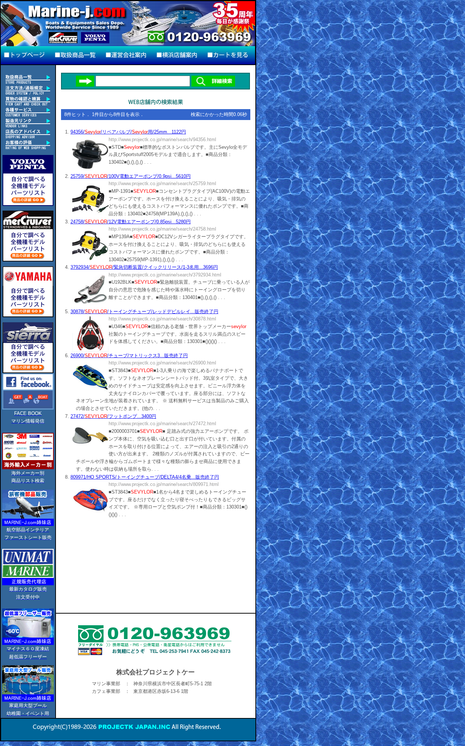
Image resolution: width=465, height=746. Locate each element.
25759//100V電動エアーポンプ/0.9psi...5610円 (130, 176)
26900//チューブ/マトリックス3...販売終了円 (129, 355)
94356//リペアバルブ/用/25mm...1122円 (128, 132)
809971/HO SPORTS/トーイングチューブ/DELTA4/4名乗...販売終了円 (144, 477)
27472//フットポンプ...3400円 (113, 416)
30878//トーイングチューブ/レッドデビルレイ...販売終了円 (144, 311)
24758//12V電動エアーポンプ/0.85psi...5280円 (130, 221)
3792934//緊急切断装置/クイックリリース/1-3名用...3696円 (144, 267)
